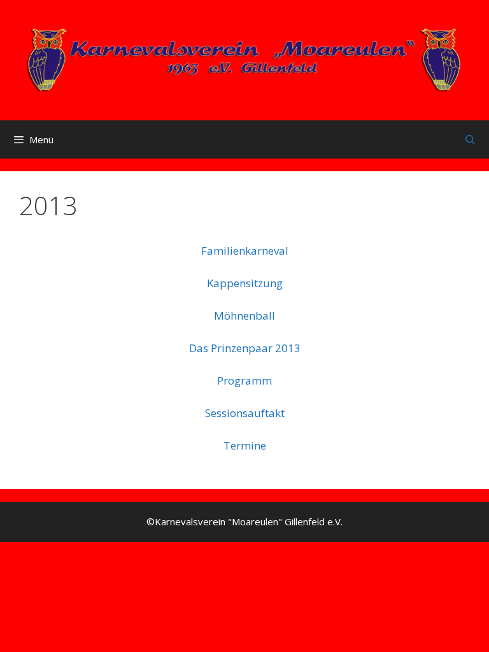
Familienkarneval (244, 250)
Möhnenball (244, 315)
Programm (244, 380)
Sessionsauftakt (245, 413)
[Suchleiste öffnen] (470, 139)
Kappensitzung (245, 283)
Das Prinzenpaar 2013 (245, 348)
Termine (244, 445)
